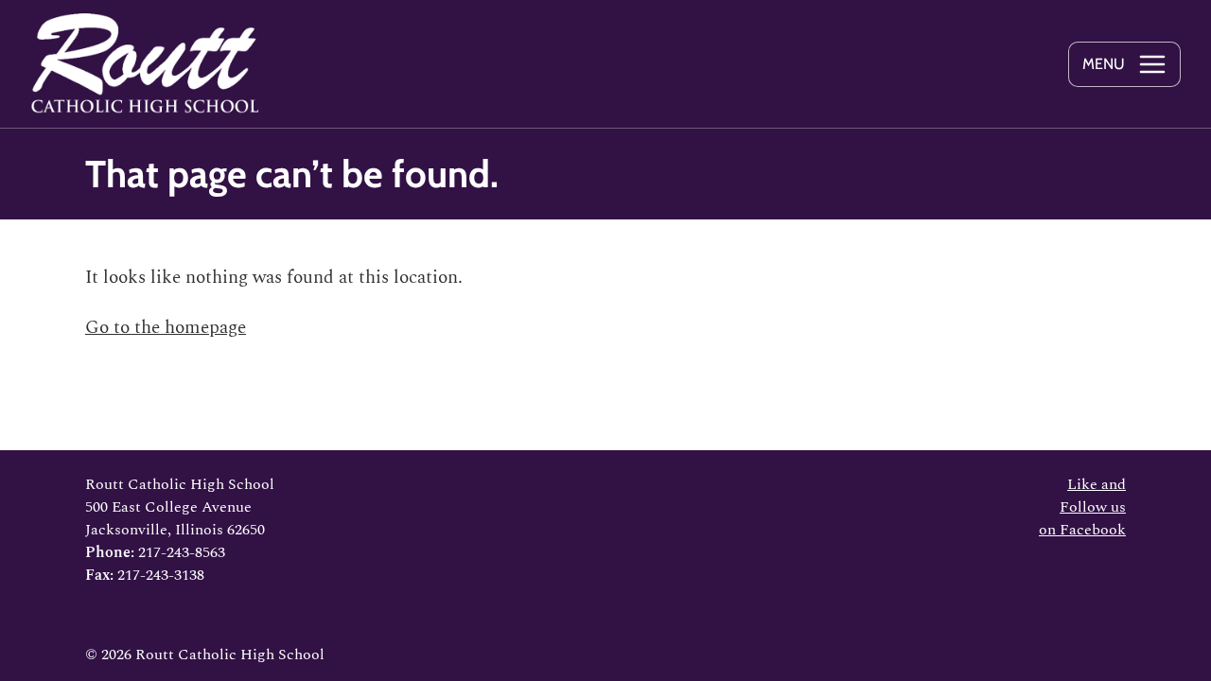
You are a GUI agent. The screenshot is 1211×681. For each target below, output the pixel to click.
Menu (1103, 64)
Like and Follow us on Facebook (1082, 507)
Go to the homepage (165, 327)
